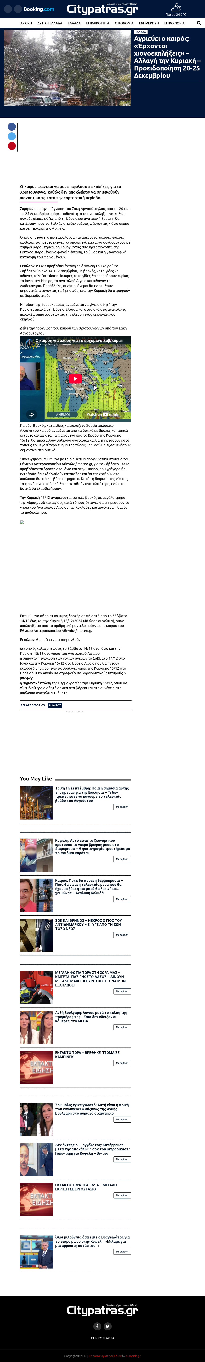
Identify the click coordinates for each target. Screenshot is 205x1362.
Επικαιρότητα (97, 23)
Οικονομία (124, 23)
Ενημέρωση (149, 23)
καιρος (56, 705)
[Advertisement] (75, 742)
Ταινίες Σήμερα (102, 1338)
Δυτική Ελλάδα (49, 23)
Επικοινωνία (174, 23)
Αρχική (26, 23)
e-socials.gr (133, 1356)
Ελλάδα (74, 23)
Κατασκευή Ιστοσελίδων (105, 1356)
